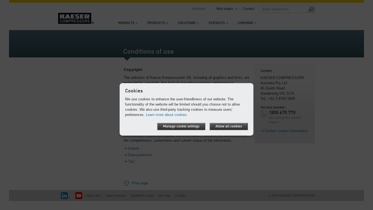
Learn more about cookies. (167, 115)
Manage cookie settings (181, 126)
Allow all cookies (228, 126)
